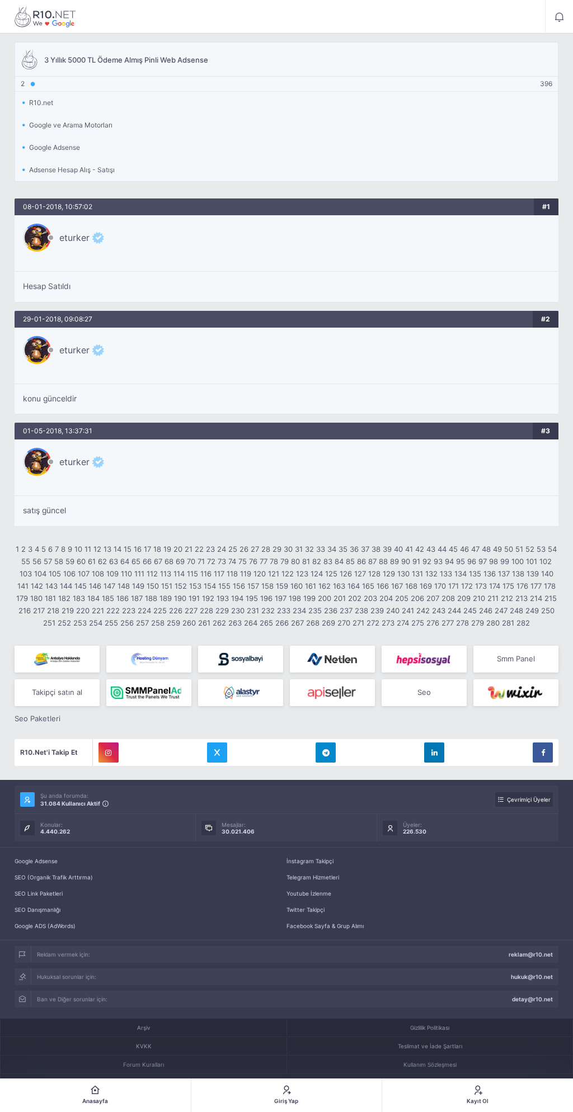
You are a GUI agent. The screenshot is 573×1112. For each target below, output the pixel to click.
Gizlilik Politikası (429, 1027)
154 (210, 585)
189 (165, 598)
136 (489, 573)
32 (309, 549)
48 (486, 549)
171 (453, 585)
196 (266, 598)
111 (139, 573)
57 (48, 561)
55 (25, 561)
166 (383, 585)
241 (408, 610)
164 (353, 585)
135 (475, 573)
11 (87, 549)
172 (467, 585)
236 (330, 610)
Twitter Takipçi (305, 909)
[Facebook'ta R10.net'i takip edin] (543, 752)
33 (320, 549)
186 (122, 598)
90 (405, 561)
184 (93, 598)
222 (113, 610)
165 (368, 585)
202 (354, 598)
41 (409, 549)
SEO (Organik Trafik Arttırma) (54, 877)
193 (223, 598)
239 (377, 610)
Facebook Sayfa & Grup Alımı (325, 925)
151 (166, 585)
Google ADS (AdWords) (45, 925)
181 (50, 598)
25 (232, 549)
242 (423, 610)
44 (442, 549)
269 (328, 622)
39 (387, 549)
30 (288, 549)
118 (232, 573)
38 (376, 549)
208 (448, 598)
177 (536, 585)
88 (383, 561)
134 (460, 573)
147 (109, 585)
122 (287, 573)
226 (175, 610)
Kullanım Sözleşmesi (430, 1064)
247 (501, 610)
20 (177, 549)
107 (84, 573)
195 (252, 598)
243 (438, 610)
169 (426, 585)
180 (36, 598)
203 (370, 598)
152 (181, 585)
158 (267, 585)
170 (440, 585)
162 (324, 585)
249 (532, 610)
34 (331, 549)
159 (282, 585)
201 (340, 598)
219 (68, 610)
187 (137, 598)
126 (346, 573)
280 (493, 622)
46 (464, 549)
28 (265, 549)
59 (69, 561)
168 (411, 585)
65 (135, 561)
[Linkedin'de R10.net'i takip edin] (434, 752)
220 (83, 610)
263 (235, 622)
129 (389, 573)
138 (518, 573)
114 (179, 573)
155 (224, 585)
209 (464, 598)
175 (508, 585)
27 (255, 549)
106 (69, 573)
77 (263, 561)
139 (533, 573)
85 (350, 561)
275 (417, 622)
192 (208, 598)
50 (508, 549)
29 (277, 549)
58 (58, 561)
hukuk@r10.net (532, 976)
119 (245, 573)
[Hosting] (148, 659)
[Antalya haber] (57, 659)
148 (124, 585)
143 (51, 585)
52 (529, 549)
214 (536, 598)
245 (470, 610)
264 (250, 622)
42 (419, 549)
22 (199, 549)
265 (266, 622)
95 (460, 561)
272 (373, 622)
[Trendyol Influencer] (515, 692)
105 (55, 573)
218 (53, 610)
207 (432, 598)
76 (253, 561)
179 (22, 598)
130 (403, 573)
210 (479, 598)
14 (117, 549)
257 (142, 622)
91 (416, 561)
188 (151, 598)
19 (167, 549)
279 (477, 622)
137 (504, 573)
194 (237, 598)
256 (127, 622)
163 (339, 585)
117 (219, 573)
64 (124, 561)
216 (24, 610)
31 (299, 549)
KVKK (144, 1046)
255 (111, 622)
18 (157, 549)
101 (531, 561)
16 (138, 549)
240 (393, 610)
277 (448, 622)
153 (195, 585)
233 (283, 610)
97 (482, 561)
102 (545, 561)
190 (180, 598)
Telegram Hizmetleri (312, 877)
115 (192, 573)
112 (152, 573)
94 (449, 561)
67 (158, 561)
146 (95, 585)
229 (222, 610)
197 (280, 598)
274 (403, 622)
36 (354, 549)
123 (302, 573)
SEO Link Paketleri (39, 893)
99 (504, 561)
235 (315, 610)
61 (92, 561)
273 (388, 622)
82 (316, 561)
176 (522, 585)
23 (210, 549)
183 (79, 598)
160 (296, 585)
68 (169, 561)
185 (108, 598)
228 (206, 610)
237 (346, 610)
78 (274, 561)
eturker (74, 237)
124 (317, 573)
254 (95, 622)
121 (273, 573)
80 (295, 561)
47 (475, 549)
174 (494, 585)
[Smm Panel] (240, 659)
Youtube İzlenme (308, 893)
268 (313, 622)
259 (173, 622)
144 (66, 585)
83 (327, 561)
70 (191, 561)
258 (158, 622)
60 (81, 561)
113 (165, 573)
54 (552, 549)
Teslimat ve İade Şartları (430, 1046)
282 (523, 622)
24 (221, 549)
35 (343, 549)
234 (299, 610)
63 (113, 561)
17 (147, 549)
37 (365, 549)
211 (493, 598)
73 (222, 561)
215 (550, 598)
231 (253, 610)
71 (201, 561)
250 (548, 610)
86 (361, 561)
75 (242, 561)
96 (471, 561)
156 (239, 585)
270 (343, 622)
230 (238, 610)
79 (284, 561)
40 (398, 549)
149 (138, 585)
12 (97, 549)
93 (438, 561)
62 (102, 561)
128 (374, 573)
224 (144, 610)
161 (310, 585)
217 (39, 610)
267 (297, 622)
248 (516, 610)
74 (232, 561)
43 (430, 549)
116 (206, 573)
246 (485, 610)
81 (306, 561)
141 (23, 585)
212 (507, 598)
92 (426, 561)
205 (401, 598)
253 (80, 622)
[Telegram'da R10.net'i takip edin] (326, 752)
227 (191, 610)
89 (394, 561)
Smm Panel (516, 658)
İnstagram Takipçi (310, 861)
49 (497, 549)
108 (98, 573)
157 (253, 585)
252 (64, 622)
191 (194, 598)
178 (550, 585)
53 (541, 549)
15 (127, 549)
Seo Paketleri (37, 718)
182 (64, 598)
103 (26, 573)
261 (204, 622)
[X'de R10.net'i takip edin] (217, 752)
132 (431, 573)
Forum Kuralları (143, 1064)
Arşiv (144, 1027)
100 (517, 561)
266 (282, 622)
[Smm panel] (148, 692)
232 (268, 610)
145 (80, 585)
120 (259, 573)
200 (324, 598)
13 (107, 549)
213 (521, 598)
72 (211, 561)
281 (508, 622)
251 (49, 622)
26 (243, 549)
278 (462, 622)
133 (446, 573)
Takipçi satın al (57, 692)
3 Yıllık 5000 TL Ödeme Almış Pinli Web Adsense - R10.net (45, 17)
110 (126, 573)
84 (339, 561)
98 (493, 561)
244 (454, 610)
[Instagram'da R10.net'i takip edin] (108, 752)
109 (112, 573)
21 (188, 549)
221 (98, 610)
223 (128, 610)
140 (547, 573)
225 (160, 610)
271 (358, 622)
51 (519, 549)
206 (417, 598)
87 (372, 561)
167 (397, 585)
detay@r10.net (532, 999)
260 (189, 622)
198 (295, 598)
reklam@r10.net (531, 954)
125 (331, 573)
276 (432, 622)
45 (453, 549)
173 (481, 585)
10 (78, 549)
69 (180, 561)
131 (417, 573)
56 (36, 561)
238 (361, 610)
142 (37, 585)
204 (386, 598)
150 (153, 585)
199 (309, 598)
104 (40, 573)
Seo (424, 692)
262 (219, 622)
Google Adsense (36, 861)
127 (360, 573)
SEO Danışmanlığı (37, 909)
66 (147, 561)
